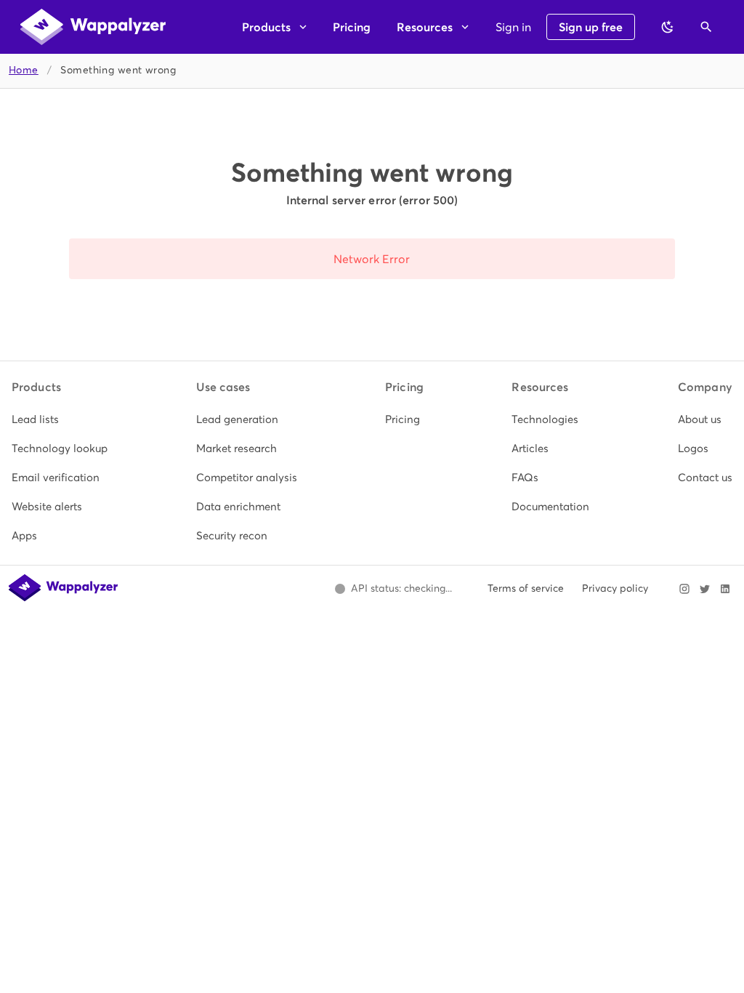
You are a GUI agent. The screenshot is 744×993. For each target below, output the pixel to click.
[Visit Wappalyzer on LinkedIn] (725, 589)
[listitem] (59, 419)
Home (24, 70)
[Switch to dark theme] (667, 26)
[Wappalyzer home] (93, 27)
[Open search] (706, 26)
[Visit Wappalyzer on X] (705, 589)
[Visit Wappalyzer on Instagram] (684, 589)
